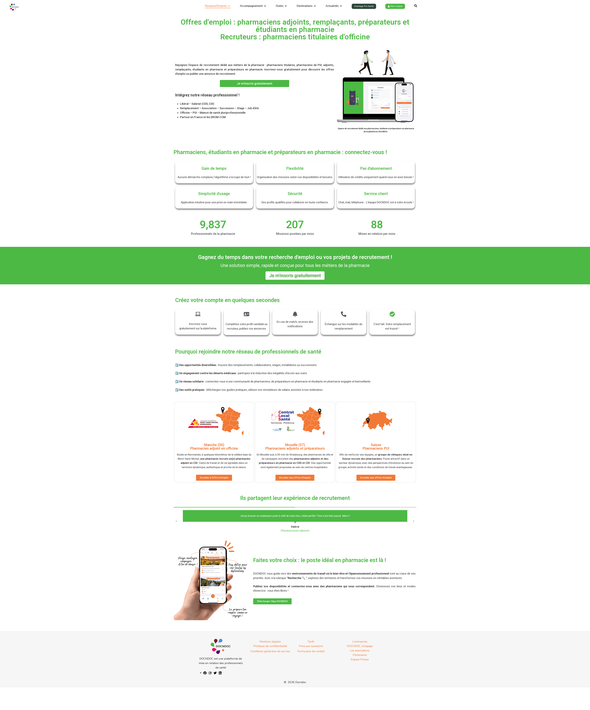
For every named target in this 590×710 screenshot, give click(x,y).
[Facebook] (205, 673)
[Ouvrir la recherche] (415, 6)
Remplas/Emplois (216, 6)
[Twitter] (215, 673)
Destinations (305, 6)
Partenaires (360, 655)
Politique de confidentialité (270, 646)
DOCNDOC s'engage (360, 646)
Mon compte (397, 6)
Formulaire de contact (311, 651)
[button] (176, 521)
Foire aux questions (311, 646)
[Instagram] (210, 673)
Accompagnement (251, 6)
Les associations (360, 650)
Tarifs (311, 641)
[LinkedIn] (220, 673)
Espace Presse (360, 659)
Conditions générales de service (270, 651)
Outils (279, 6)
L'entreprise (359, 641)
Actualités (332, 6)
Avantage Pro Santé (364, 6)
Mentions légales (270, 641)
